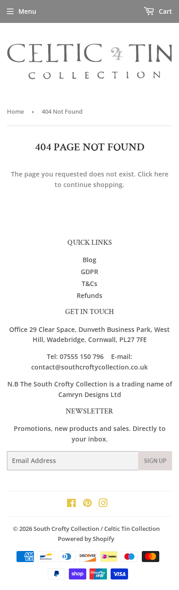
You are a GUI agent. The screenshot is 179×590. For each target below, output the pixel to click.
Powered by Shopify (86, 539)
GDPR (89, 271)
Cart (164, 11)
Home (15, 111)
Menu (27, 11)
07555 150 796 (82, 356)
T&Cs (89, 283)
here (161, 174)
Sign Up (155, 461)
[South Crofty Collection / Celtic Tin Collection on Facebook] (71, 504)
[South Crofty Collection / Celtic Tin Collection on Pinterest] (87, 504)
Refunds (89, 295)
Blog (89, 259)
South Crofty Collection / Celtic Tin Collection (97, 528)
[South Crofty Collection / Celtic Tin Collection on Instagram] (103, 504)
